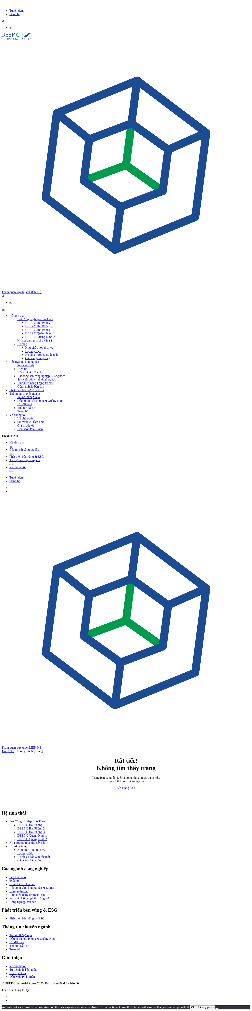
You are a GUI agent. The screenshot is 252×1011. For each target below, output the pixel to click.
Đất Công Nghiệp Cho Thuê (35, 319)
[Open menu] (3, 310)
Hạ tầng (22, 344)
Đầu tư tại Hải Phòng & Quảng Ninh (40, 400)
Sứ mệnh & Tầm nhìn (30, 422)
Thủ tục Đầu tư (26, 407)
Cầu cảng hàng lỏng (37, 358)
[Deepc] (35, 804)
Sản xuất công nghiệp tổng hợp (36, 379)
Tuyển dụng (16, 10)
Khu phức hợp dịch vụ (39, 347)
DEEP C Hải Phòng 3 (39, 329)
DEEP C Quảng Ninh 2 (40, 337)
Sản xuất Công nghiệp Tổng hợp (29, 898)
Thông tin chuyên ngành (24, 393)
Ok (193, 1007)
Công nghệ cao (18, 891)
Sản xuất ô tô (25, 365)
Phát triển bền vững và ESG (26, 918)
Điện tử (22, 368)
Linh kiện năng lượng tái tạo (35, 383)
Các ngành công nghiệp (24, 361)
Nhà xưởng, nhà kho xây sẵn (35, 340)
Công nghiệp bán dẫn (30, 386)
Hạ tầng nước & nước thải (41, 354)
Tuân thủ (22, 411)
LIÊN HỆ (35, 292)
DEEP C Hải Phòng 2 (39, 326)
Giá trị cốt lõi (25, 425)
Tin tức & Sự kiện (28, 397)
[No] (217, 1008)
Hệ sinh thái (16, 315)
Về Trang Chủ (126, 788)
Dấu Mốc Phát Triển (30, 429)
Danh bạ (14, 14)
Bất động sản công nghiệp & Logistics (41, 376)
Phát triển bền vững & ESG (26, 390)
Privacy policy (206, 1007)
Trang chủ (8, 751)
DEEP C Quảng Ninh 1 (40, 333)
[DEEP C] (16, 39)
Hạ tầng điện (33, 351)
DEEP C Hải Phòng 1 (39, 322)
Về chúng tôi (17, 415)
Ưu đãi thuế (24, 404)
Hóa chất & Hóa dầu (30, 372)
